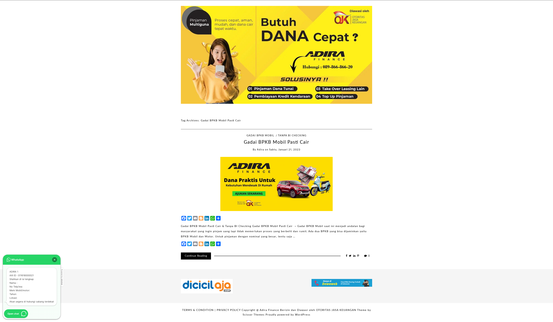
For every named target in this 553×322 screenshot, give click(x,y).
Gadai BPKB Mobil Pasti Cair (276, 142)
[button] (54, 259)
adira (260, 150)
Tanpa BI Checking (292, 135)
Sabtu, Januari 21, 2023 (284, 150)
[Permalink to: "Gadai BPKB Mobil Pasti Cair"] (276, 184)
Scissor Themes (254, 315)
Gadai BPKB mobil (260, 135)
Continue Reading (196, 256)
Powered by (62, 277)
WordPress (302, 315)
